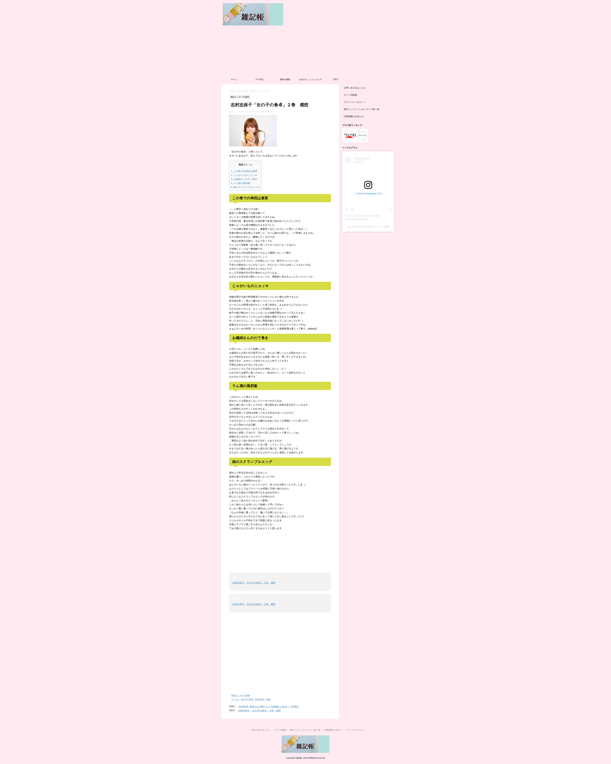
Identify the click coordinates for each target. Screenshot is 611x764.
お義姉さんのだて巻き (244, 179)
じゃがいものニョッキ (244, 175)
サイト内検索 (350, 95)
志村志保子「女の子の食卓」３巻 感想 (253, 604)
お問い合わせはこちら (355, 87)
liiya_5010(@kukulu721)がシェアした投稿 (368, 226)
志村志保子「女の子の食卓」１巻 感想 (253, 582)
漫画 (268, 699)
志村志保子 (260, 699)
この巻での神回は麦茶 (244, 171)
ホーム (234, 79)
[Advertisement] (305, 52)
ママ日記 (259, 79)
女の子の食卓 (247, 699)
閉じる (248, 164)
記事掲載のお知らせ (354, 116)
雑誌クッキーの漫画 (240, 695)
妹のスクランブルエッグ (245, 187)
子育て (336, 79)
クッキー (235, 699)
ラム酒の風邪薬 (240, 183)
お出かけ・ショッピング (310, 79)
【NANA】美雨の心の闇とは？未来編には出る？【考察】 (268, 706)
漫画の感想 (285, 79)
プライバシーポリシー (355, 102)
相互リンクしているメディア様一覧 (361, 109)
